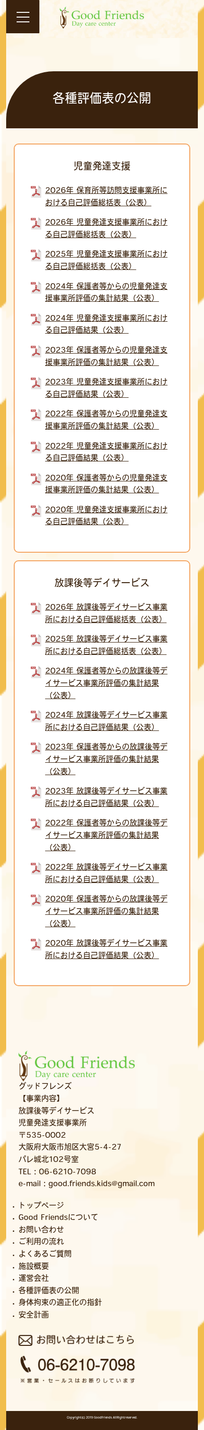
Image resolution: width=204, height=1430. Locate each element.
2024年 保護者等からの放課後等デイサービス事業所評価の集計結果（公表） (106, 684)
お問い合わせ (41, 1230)
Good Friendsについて (58, 1218)
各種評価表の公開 (49, 1291)
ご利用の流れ (41, 1242)
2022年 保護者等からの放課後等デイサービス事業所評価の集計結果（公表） (106, 836)
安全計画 (34, 1315)
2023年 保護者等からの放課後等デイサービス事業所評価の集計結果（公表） (106, 760)
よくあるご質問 (45, 1254)
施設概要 (34, 1267)
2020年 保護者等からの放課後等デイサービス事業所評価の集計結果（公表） (106, 912)
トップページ (41, 1206)
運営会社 (34, 1279)
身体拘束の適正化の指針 (60, 1303)
